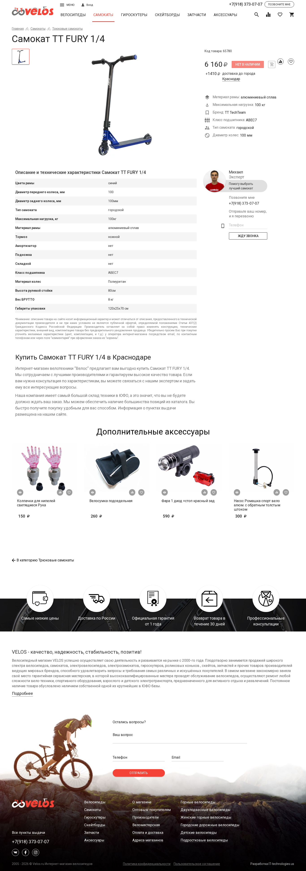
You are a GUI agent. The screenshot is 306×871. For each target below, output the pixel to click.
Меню (70, 4)
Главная (18, 28)
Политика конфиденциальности (146, 864)
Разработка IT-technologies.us (272, 864)
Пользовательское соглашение (197, 864)
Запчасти (196, 15)
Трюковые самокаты (67, 28)
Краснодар (231, 79)
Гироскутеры (134, 15)
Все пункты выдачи (28, 832)
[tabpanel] (117, 105)
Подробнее (22, 693)
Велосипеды (73, 15)
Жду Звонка (248, 236)
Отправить (138, 773)
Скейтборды (167, 15)
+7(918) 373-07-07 (245, 4)
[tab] (20, 56)
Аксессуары (225, 15)
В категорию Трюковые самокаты (45, 560)
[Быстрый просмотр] (20, 492)
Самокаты (103, 15)
